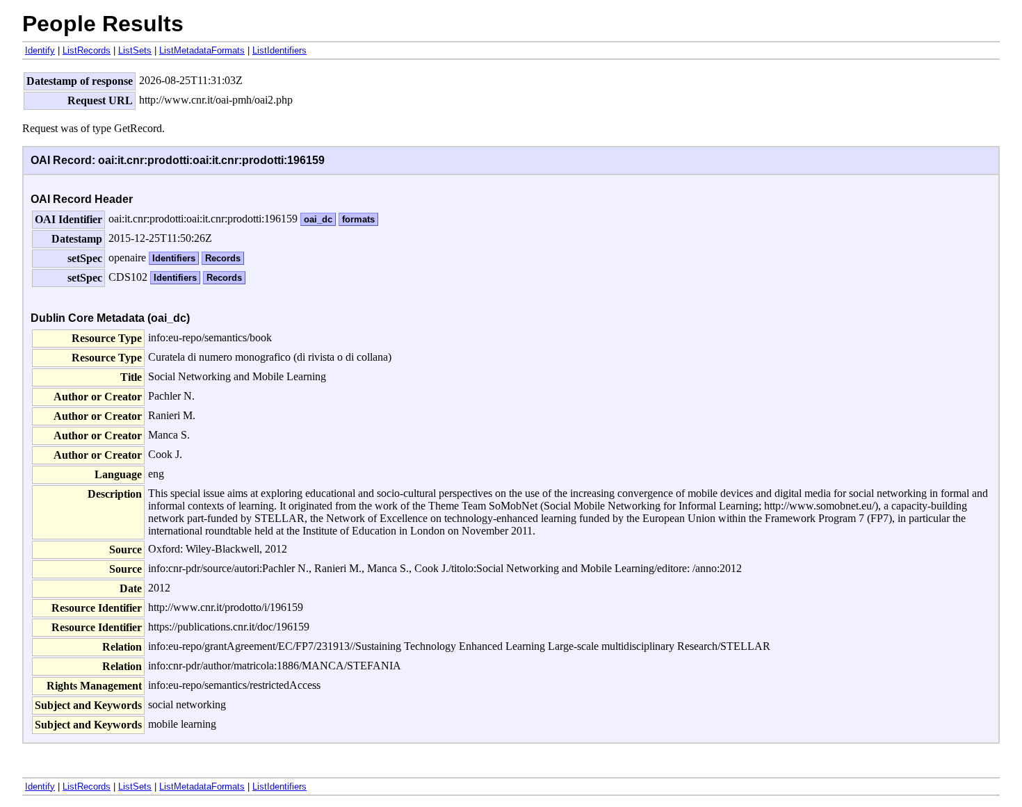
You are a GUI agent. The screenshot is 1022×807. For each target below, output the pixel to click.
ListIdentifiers (279, 50)
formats (358, 219)
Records (223, 258)
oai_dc (318, 219)
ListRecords (87, 50)
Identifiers (173, 258)
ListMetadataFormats (202, 50)
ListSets (135, 50)
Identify (40, 50)
